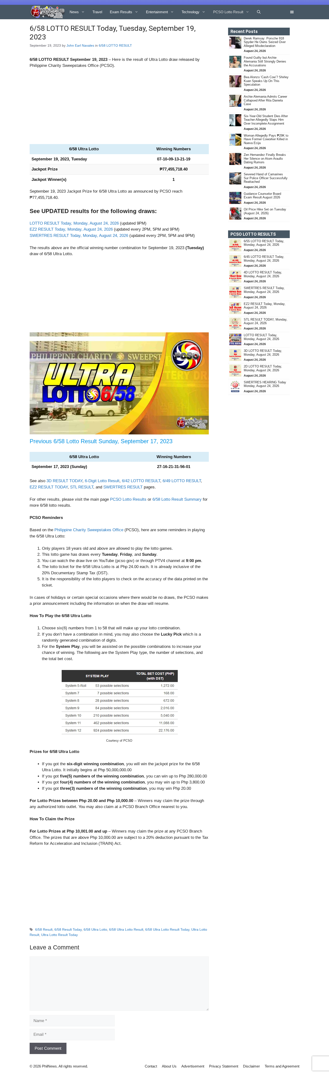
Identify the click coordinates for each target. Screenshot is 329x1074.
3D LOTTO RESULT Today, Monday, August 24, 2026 (263, 352)
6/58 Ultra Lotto (95, 929)
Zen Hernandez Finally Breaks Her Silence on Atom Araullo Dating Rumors (265, 158)
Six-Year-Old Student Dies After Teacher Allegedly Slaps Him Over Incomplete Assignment (266, 119)
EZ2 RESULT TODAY (49, 487)
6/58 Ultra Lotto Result (126, 929)
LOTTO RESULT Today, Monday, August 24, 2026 (74, 223)
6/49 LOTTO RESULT (182, 481)
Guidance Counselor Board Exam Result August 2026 (262, 195)
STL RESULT (81, 487)
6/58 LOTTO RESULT (115, 45)
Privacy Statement (223, 1066)
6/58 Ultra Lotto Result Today (167, 929)
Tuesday (79, 159)
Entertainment (157, 12)
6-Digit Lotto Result (102, 481)
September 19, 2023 (88, 59)
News (74, 12)
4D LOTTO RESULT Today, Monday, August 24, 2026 (263, 274)
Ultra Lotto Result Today (59, 935)
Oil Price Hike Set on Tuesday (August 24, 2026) (265, 211)
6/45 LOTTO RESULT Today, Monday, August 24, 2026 (264, 258)
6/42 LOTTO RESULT (141, 481)
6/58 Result (44, 929)
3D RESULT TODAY (64, 481)
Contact (151, 1066)
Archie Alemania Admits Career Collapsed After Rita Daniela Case (265, 100)
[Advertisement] (119, 108)
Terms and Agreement (282, 1066)
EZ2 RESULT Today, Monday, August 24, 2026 (71, 229)
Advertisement (192, 1066)
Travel (97, 12)
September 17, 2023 (146, 441)
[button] (258, 12)
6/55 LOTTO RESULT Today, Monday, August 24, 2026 (264, 243)
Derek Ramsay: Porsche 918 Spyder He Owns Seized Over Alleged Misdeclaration (265, 42)
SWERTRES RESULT (123, 487)
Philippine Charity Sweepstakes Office (88, 530)
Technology (190, 12)
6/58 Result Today (68, 929)
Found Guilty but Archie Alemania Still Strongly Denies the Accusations (265, 61)
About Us (169, 1066)
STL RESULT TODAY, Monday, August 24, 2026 (265, 321)
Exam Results (121, 12)
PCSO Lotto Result (228, 12)
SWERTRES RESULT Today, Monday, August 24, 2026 (79, 235)
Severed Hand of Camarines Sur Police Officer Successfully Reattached (266, 177)
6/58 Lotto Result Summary (177, 499)
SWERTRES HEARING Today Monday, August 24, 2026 (265, 384)
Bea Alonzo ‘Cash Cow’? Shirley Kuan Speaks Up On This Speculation (266, 80)
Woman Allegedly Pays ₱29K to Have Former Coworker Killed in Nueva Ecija (266, 139)
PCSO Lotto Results (128, 499)
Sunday (108, 441)
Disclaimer (251, 1066)
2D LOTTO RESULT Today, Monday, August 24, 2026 (263, 368)
